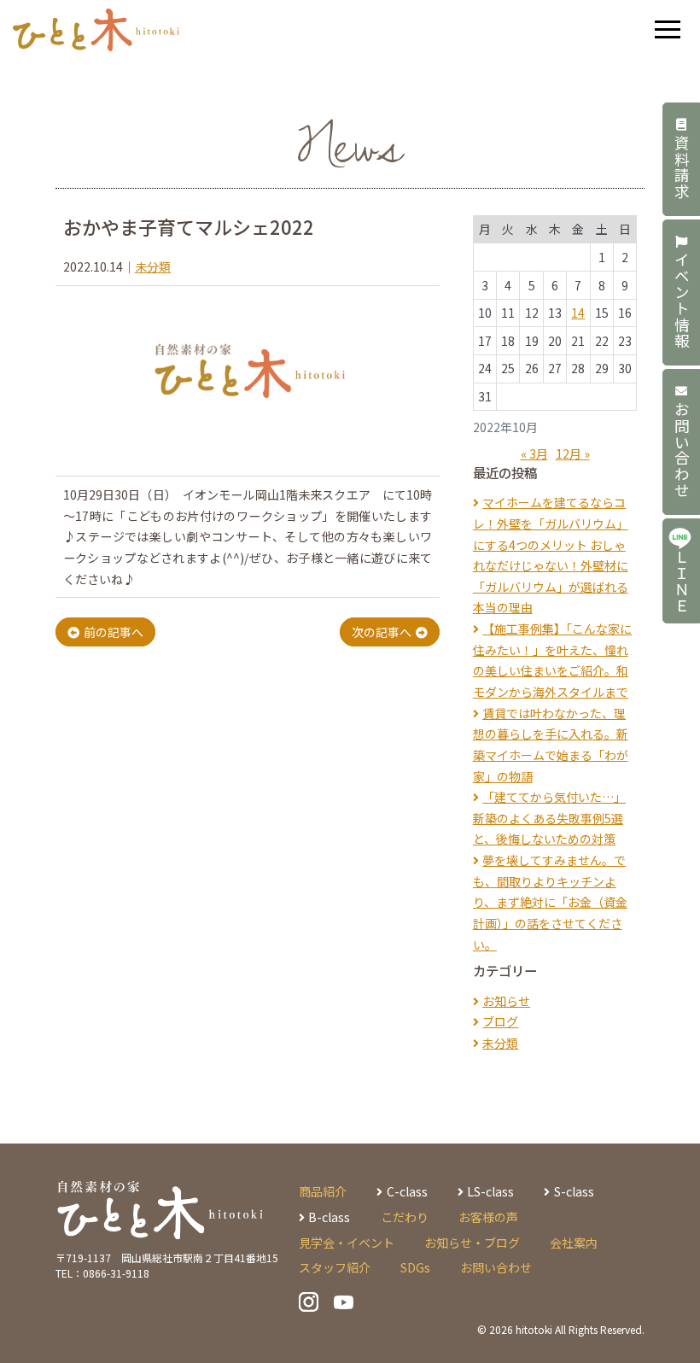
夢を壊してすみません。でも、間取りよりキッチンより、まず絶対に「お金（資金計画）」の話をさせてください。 (550, 902)
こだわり (405, 1217)
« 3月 (534, 453)
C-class (407, 1191)
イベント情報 (681, 300)
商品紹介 (323, 1191)
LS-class (490, 1191)
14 (578, 312)
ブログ (500, 1021)
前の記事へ (113, 632)
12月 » (573, 453)
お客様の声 (488, 1217)
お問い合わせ (681, 450)
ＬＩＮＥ (681, 582)
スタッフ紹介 (334, 1267)
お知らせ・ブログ (472, 1242)
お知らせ (506, 1000)
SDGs (415, 1267)
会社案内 (574, 1242)
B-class (329, 1217)
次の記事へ (381, 632)
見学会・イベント (346, 1242)
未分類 (153, 266)
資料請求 (681, 167)
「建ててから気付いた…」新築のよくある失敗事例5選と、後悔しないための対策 (549, 817)
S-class (573, 1191)
